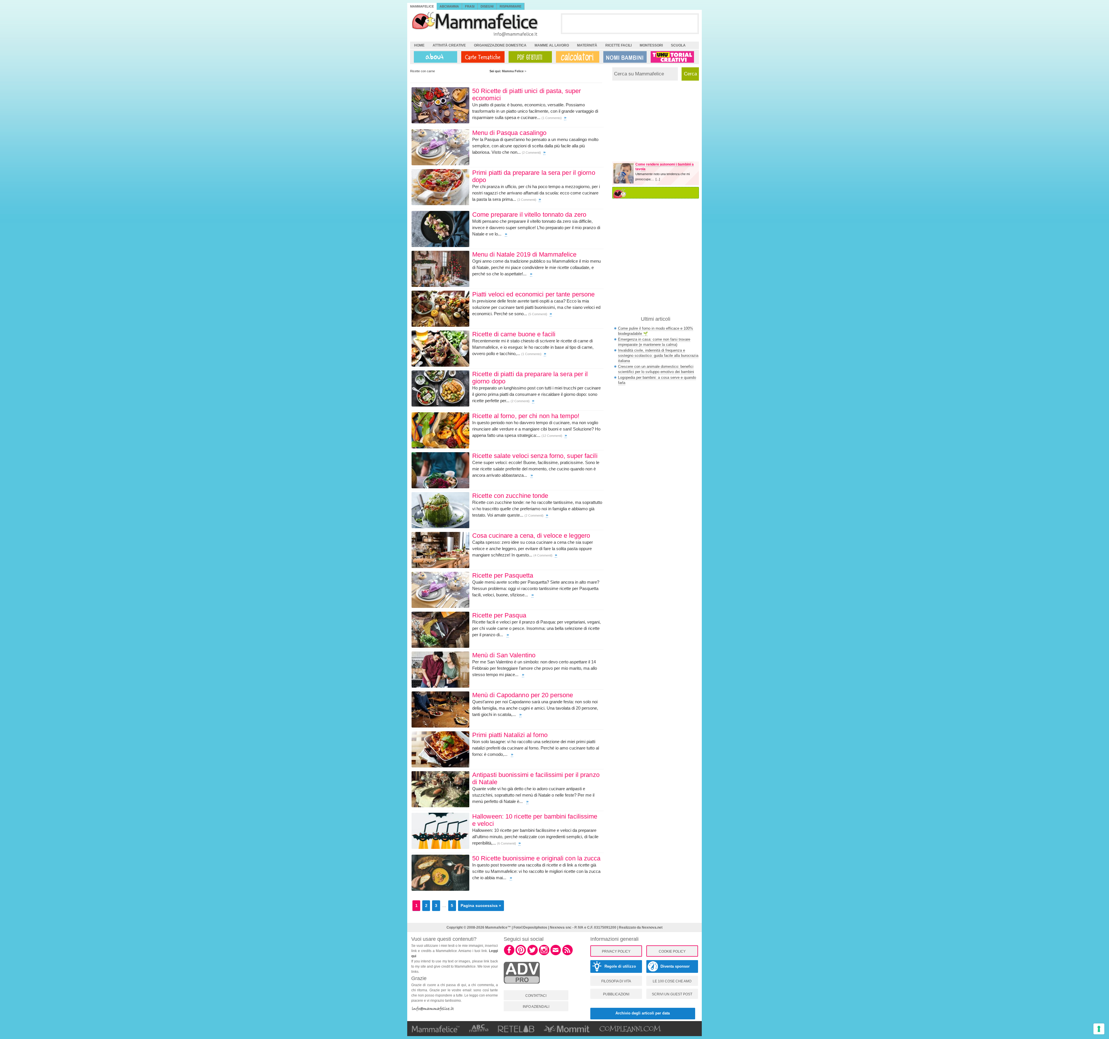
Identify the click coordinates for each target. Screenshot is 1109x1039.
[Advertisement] (629, 23)
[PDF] (529, 57)
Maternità (587, 45)
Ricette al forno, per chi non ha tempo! (525, 416)
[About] (434, 57)
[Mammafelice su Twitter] (532, 954)
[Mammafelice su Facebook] (509, 954)
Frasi (470, 6)
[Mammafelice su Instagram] (544, 954)
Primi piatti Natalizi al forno (510, 735)
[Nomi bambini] (624, 57)
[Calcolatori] (576, 57)
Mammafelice (422, 6)
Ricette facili (618, 45)
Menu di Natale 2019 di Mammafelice (524, 254)
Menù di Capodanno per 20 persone (522, 695)
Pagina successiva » (481, 905)
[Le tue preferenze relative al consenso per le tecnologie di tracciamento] (1098, 1028)
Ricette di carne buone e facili (513, 334)
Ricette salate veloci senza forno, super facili (535, 455)
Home (419, 45)
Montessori (651, 45)
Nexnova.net (652, 927)
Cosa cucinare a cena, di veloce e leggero (531, 535)
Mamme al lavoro (552, 45)
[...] (658, 179)
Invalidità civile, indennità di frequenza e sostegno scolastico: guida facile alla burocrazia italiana (658, 355)
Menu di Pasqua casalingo (509, 132)
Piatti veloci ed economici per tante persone (533, 294)
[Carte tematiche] (482, 57)
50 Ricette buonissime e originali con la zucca (536, 858)
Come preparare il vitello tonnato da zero (529, 214)
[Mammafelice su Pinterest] (520, 954)
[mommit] (522, 987)
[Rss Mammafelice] (567, 954)
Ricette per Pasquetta (502, 575)
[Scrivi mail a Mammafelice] (555, 954)
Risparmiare (510, 6)
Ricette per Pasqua (499, 615)
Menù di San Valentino (503, 655)
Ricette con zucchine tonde (510, 495)
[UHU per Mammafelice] (672, 57)
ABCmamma (449, 6)
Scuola (678, 45)
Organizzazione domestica (500, 45)
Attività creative (449, 45)
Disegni (487, 6)
